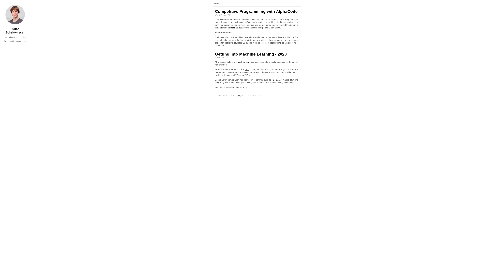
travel (24, 41)
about (18, 37)
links (24, 37)
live (5, 41)
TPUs (237, 75)
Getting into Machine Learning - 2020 (251, 54)
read (12, 41)
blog (5, 37)
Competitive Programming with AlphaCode (256, 11)
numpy (283, 72)
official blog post (235, 28)
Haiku (274, 80)
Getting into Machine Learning (240, 62)
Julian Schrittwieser (15, 30)
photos (12, 37)
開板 (239, 96)
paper (221, 28)
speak (18, 41)
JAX (247, 70)
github (260, 96)
